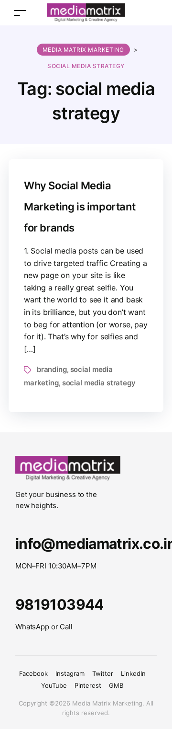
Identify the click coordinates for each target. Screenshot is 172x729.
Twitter (102, 673)
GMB (116, 685)
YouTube (54, 685)
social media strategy (99, 382)
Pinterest (88, 685)
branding (52, 369)
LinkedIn (133, 673)
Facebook (33, 673)
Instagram (70, 673)
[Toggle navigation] (20, 13)
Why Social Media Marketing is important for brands (79, 206)
